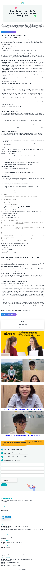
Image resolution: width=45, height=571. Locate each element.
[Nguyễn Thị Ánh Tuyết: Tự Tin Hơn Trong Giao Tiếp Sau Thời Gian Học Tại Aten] (22, 396)
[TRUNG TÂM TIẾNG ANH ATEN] (22, 2)
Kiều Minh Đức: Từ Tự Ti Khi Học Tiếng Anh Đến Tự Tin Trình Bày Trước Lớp (22, 435)
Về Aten (22, 321)
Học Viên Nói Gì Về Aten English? (22, 383)
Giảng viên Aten (22, 327)
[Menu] (1, 2)
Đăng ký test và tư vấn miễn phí (8, 31)
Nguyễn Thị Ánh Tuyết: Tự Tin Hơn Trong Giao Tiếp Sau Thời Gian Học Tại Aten (22, 409)
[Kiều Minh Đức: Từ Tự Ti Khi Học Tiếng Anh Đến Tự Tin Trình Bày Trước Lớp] (22, 422)
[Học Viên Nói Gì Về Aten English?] (22, 370)
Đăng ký (4, 484)
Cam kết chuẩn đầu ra (22, 324)
